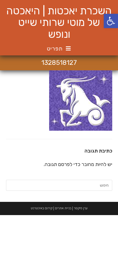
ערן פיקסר (81, 208)
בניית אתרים (63, 208)
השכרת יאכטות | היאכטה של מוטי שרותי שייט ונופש (59, 22)
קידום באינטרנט (41, 208)
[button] (111, 21)
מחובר (88, 164)
